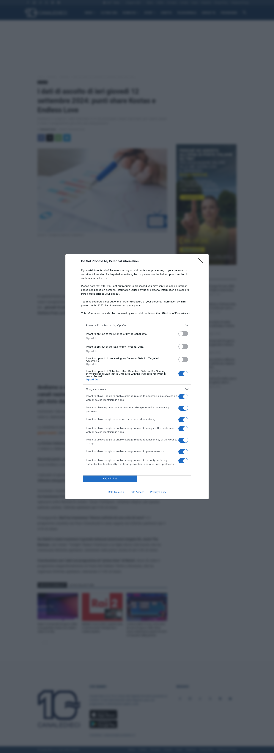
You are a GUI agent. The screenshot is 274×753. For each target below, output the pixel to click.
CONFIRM (110, 478)
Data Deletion (116, 491)
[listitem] (137, 325)
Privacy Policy (158, 491)
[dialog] (137, 376)
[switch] (183, 333)
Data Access (137, 491)
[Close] (201, 261)
